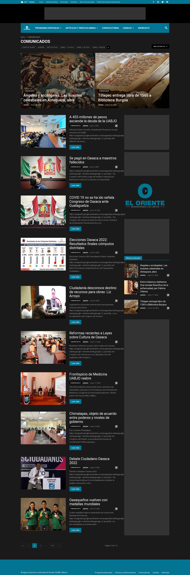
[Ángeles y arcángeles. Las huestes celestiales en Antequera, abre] (58, 85)
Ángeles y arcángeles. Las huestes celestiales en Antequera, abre (153, 268)
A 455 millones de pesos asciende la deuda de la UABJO (93, 119)
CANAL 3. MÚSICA (98, 47)
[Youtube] (167, 2)
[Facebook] (153, 2)
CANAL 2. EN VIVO (83, 47)
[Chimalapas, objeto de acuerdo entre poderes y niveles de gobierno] (43, 428)
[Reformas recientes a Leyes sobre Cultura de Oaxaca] (43, 347)
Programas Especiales (47, 28)
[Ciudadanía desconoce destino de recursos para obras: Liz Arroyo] (43, 302)
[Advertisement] (95, 13)
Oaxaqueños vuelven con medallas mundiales (88, 502)
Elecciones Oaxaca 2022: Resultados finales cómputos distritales (91, 244)
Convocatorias (110, 28)
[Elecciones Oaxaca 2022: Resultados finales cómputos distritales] (43, 254)
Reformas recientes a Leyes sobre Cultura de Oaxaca (90, 335)
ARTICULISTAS (52, 47)
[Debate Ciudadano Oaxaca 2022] (43, 473)
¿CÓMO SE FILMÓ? (28, 47)
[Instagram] (158, 2)
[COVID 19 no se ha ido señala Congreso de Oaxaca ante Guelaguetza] (43, 212)
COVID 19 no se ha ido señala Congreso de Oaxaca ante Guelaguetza (91, 202)
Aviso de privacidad (87, 2)
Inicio (41, 2)
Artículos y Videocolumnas (81, 28)
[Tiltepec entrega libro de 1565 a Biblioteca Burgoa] (132, 85)
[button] (166, 28)
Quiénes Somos (52, 2)
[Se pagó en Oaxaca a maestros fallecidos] (43, 172)
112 (52, 545)
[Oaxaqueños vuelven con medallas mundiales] (43, 514)
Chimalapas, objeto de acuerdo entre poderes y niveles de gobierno (93, 418)
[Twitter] (163, 2)
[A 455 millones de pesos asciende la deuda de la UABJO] (43, 131)
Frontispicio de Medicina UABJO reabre (88, 376)
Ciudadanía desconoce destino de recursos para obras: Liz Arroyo (92, 292)
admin (26, 105)
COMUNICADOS (29, 91)
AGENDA (41, 47)
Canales (127, 28)
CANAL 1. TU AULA (67, 47)
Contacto (74, 2)
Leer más (75, 147)
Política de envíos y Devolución (108, 2)
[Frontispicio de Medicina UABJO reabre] (43, 388)
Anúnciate (64, 2)
